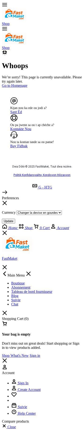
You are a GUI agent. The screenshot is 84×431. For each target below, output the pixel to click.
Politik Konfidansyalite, (28, 175)
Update (8, 221)
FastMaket (9, 258)
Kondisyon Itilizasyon (56, 175)
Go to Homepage (14, 86)
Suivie (16, 300)
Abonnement (20, 287)
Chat (14, 304)
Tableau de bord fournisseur (31, 292)
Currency (9, 212)
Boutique (18, 283)
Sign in (35, 355)
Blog (14, 296)
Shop (6, 24)
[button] (9, 427)
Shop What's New (15, 355)
